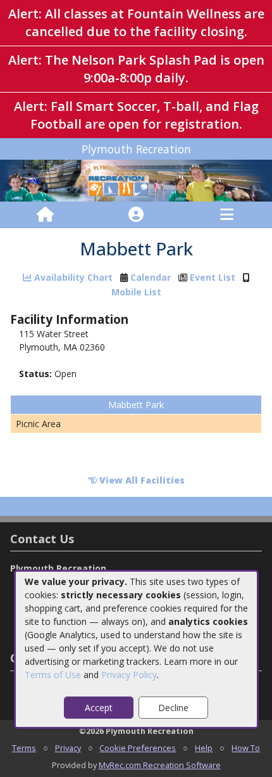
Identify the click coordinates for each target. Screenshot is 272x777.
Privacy (68, 748)
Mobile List (136, 292)
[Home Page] (45, 215)
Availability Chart (72, 277)
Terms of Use (53, 675)
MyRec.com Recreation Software (160, 765)
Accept (99, 708)
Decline (173, 708)
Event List (212, 277)
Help (204, 748)
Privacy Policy (129, 675)
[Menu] (226, 215)
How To (246, 748)
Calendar (150, 277)
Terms (24, 748)
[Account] (136, 215)
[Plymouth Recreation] (136, 180)
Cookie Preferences (137, 748)
